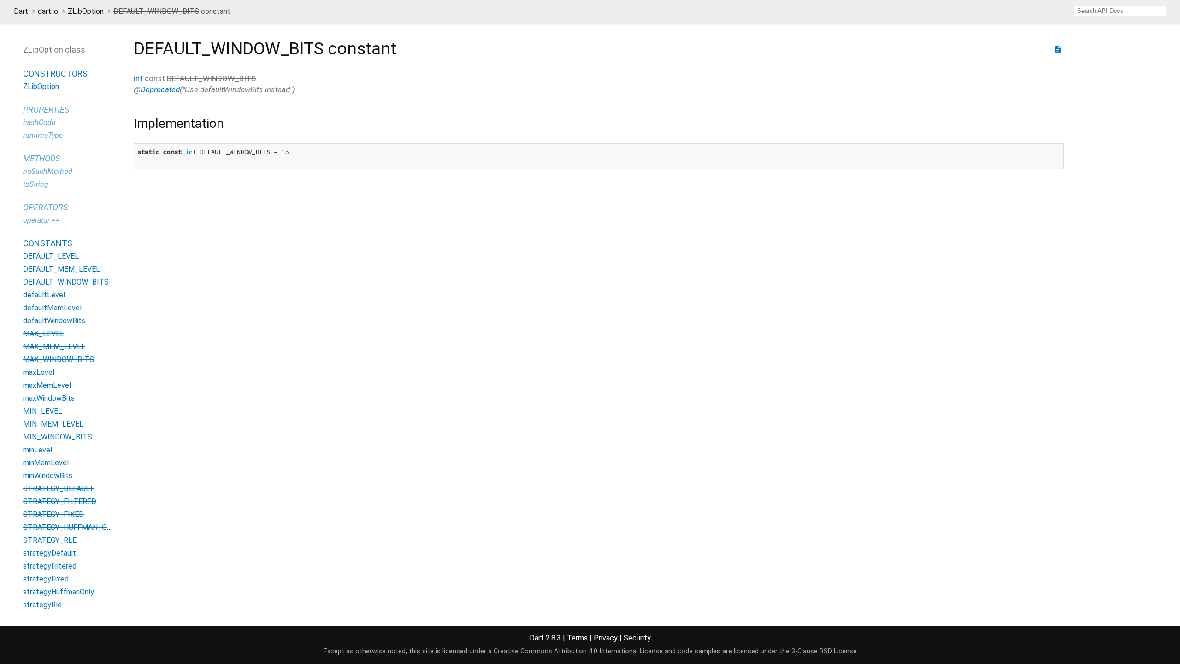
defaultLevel (44, 294)
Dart (21, 11)
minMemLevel (46, 462)
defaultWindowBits (54, 320)
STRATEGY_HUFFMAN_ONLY (71, 527)
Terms (577, 638)
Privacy (606, 638)
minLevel (37, 449)
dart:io (48, 11)
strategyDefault (49, 553)
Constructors (55, 73)
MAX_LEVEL (43, 333)
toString (35, 184)
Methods (41, 158)
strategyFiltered (50, 566)
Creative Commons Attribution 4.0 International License (578, 651)
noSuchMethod (47, 171)
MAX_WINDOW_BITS (58, 359)
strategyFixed (46, 579)
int (138, 78)
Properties (46, 109)
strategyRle (42, 604)
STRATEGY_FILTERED (59, 501)
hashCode (39, 122)
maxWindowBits (49, 398)
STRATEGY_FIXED (53, 514)
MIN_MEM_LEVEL (53, 424)
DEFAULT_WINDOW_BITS (66, 282)
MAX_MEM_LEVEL (54, 346)
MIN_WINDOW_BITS (57, 437)
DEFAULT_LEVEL (51, 256)
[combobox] (1120, 11)
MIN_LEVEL (42, 411)
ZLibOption (86, 11)
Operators (45, 207)
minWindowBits (47, 475)
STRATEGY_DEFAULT (58, 488)
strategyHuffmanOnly (58, 591)
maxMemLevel (47, 385)
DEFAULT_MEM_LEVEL (61, 269)
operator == (41, 220)
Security (637, 638)
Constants (47, 243)
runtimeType (43, 135)
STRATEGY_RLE (50, 540)
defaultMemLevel (52, 307)
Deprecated (160, 89)
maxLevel (38, 372)
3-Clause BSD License (824, 651)
